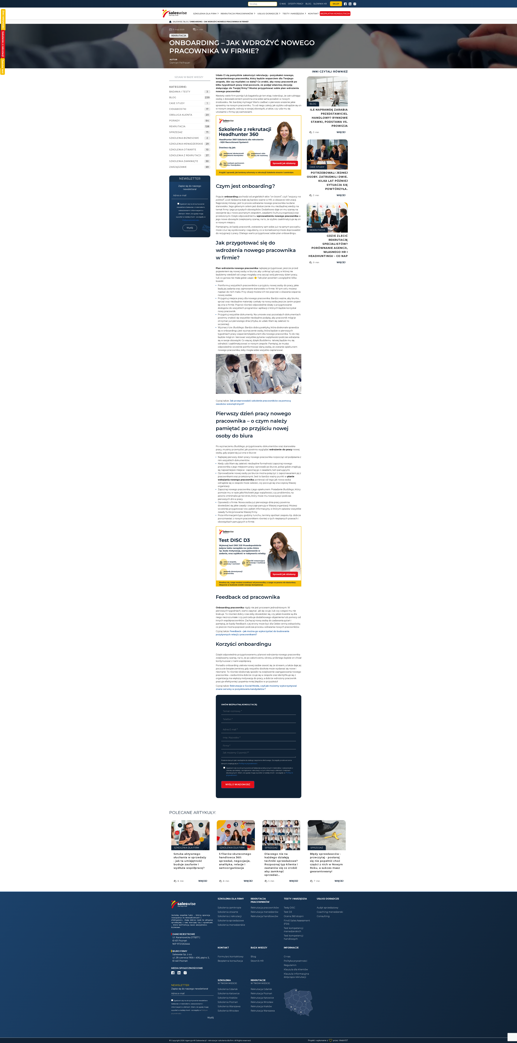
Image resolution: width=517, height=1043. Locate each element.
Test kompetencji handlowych (293, 937)
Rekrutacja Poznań (261, 993)
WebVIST (343, 1040)
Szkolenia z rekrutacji (185, 155)
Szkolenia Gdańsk (228, 989)
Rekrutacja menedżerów (264, 912)
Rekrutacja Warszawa (263, 1010)
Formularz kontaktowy (230, 956)
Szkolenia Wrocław (228, 1010)
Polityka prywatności (295, 961)
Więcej (341, 132)
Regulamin (290, 965)
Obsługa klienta (180, 115)
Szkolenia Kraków (227, 998)
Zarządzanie (178, 167)
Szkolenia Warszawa (229, 1006)
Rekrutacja (177, 126)
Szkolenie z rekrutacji (3, 44)
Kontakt (313, 13)
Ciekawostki (177, 109)
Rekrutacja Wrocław (262, 1002)
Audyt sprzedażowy (327, 907)
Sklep (336, 4)
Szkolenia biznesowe (184, 138)
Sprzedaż (175, 132)
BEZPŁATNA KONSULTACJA (335, 13)
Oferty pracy (295, 4)
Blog (308, 4)
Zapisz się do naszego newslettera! (189, 188)
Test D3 (288, 912)
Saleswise (177, 22)
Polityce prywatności (190, 220)
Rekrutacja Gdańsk (261, 989)
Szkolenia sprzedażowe (231, 920)
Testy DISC (289, 907)
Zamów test (2, 66)
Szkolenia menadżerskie (186, 144)
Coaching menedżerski (330, 912)
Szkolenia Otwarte (182, 149)
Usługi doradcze (267, 13)
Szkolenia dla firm (204, 13)
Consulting (323, 916)
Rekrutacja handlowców (264, 916)
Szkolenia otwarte (228, 912)
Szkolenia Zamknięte (183, 161)
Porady (174, 120)
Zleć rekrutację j (3, 19)
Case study (177, 103)
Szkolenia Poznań (228, 1002)
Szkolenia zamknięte (229, 907)
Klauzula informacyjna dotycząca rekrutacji (296, 975)
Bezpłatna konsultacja (230, 961)
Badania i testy (179, 91)
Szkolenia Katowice (229, 993)
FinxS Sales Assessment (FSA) (297, 922)
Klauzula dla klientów (296, 969)
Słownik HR (320, 4)
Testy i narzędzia (293, 13)
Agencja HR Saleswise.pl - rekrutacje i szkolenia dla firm (209, 1040)
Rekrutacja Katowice (262, 998)
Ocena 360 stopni (294, 916)
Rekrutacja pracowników (237, 13)
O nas (283, 4)
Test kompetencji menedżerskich (293, 930)
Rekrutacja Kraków (261, 1006)
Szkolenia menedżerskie (231, 925)
